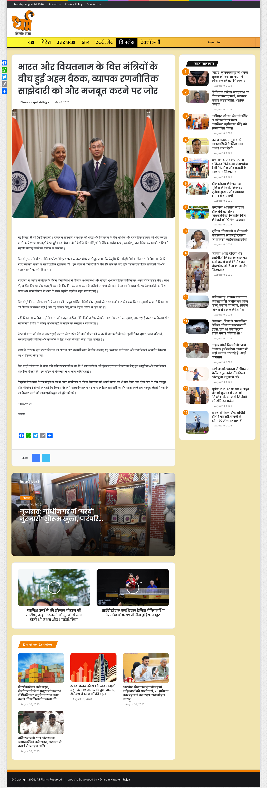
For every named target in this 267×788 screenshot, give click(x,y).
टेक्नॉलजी (150, 42)
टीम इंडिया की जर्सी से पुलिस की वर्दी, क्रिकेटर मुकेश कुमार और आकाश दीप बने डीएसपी (228, 190)
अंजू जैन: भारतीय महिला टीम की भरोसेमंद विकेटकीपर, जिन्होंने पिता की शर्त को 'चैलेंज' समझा (229, 213)
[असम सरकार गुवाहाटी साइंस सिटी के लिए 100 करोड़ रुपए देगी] (197, 146)
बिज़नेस (127, 42)
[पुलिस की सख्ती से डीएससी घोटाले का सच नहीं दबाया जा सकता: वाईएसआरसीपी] (197, 239)
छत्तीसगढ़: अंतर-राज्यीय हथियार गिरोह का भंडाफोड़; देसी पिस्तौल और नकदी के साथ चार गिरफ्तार (230, 166)
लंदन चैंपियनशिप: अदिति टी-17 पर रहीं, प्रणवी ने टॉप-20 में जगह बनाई (228, 417)
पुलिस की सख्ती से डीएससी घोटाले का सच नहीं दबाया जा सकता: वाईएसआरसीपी (230, 235)
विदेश (45, 42)
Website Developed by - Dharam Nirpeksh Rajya (99, 779)
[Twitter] (4, 76)
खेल (85, 42)
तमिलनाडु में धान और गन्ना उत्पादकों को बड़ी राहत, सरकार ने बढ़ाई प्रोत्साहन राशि (40, 742)
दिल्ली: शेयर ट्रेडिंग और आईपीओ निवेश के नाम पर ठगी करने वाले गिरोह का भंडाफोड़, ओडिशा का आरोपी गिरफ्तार (230, 261)
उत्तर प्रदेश (66, 42)
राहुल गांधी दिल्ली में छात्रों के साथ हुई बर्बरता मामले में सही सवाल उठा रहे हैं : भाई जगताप (230, 351)
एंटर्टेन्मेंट (104, 42)
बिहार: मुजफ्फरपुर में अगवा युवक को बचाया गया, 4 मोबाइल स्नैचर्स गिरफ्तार (230, 76)
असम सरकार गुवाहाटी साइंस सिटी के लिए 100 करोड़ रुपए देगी (227, 144)
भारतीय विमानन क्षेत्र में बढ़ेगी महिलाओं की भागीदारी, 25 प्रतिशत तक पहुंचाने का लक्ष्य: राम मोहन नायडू (146, 693)
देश (31, 42)
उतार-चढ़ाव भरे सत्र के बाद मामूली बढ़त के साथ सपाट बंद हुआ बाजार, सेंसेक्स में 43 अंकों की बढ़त (93, 690)
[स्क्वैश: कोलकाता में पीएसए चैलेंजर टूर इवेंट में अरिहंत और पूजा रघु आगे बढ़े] (197, 374)
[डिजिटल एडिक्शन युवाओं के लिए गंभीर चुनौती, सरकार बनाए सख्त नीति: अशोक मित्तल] (197, 96)
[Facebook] (4, 62)
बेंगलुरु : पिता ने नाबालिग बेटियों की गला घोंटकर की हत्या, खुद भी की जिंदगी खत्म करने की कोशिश (229, 327)
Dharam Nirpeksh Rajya (34, 102)
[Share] (4, 91)
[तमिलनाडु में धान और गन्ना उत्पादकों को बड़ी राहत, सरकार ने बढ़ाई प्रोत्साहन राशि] (41, 722)
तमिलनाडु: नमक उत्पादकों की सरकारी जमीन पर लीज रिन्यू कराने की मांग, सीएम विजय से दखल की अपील (230, 303)
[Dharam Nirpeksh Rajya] (23, 22)
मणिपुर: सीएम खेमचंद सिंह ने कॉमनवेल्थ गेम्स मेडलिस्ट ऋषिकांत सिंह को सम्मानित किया (230, 122)
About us (55, 4)
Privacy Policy (73, 4)
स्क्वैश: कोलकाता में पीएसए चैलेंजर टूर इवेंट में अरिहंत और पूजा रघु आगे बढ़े (230, 373)
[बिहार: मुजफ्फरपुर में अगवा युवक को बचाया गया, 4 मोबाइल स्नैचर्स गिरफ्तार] (197, 78)
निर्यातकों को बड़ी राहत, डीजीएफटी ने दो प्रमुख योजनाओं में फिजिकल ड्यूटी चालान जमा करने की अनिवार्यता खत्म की (39, 693)
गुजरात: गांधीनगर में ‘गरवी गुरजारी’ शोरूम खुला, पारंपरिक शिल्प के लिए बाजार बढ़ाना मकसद (62, 522)
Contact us (94, 4)
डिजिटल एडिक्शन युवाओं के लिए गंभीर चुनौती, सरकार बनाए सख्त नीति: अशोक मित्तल (230, 98)
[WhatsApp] (4, 69)
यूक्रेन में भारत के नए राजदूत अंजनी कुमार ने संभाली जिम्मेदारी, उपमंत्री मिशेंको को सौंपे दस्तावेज (230, 395)
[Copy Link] (4, 84)
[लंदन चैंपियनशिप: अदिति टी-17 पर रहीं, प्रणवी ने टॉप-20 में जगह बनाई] (197, 422)
